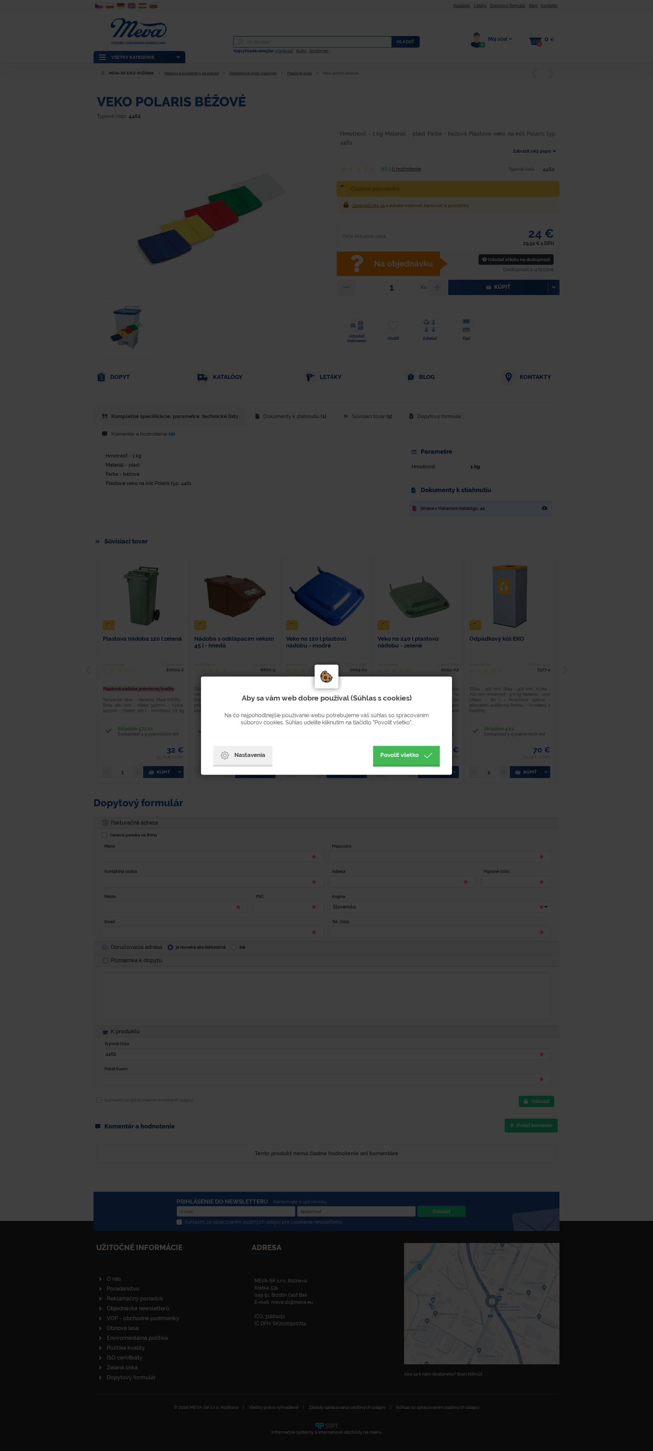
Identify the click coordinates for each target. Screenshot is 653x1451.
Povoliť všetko (399, 755)
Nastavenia (249, 755)
